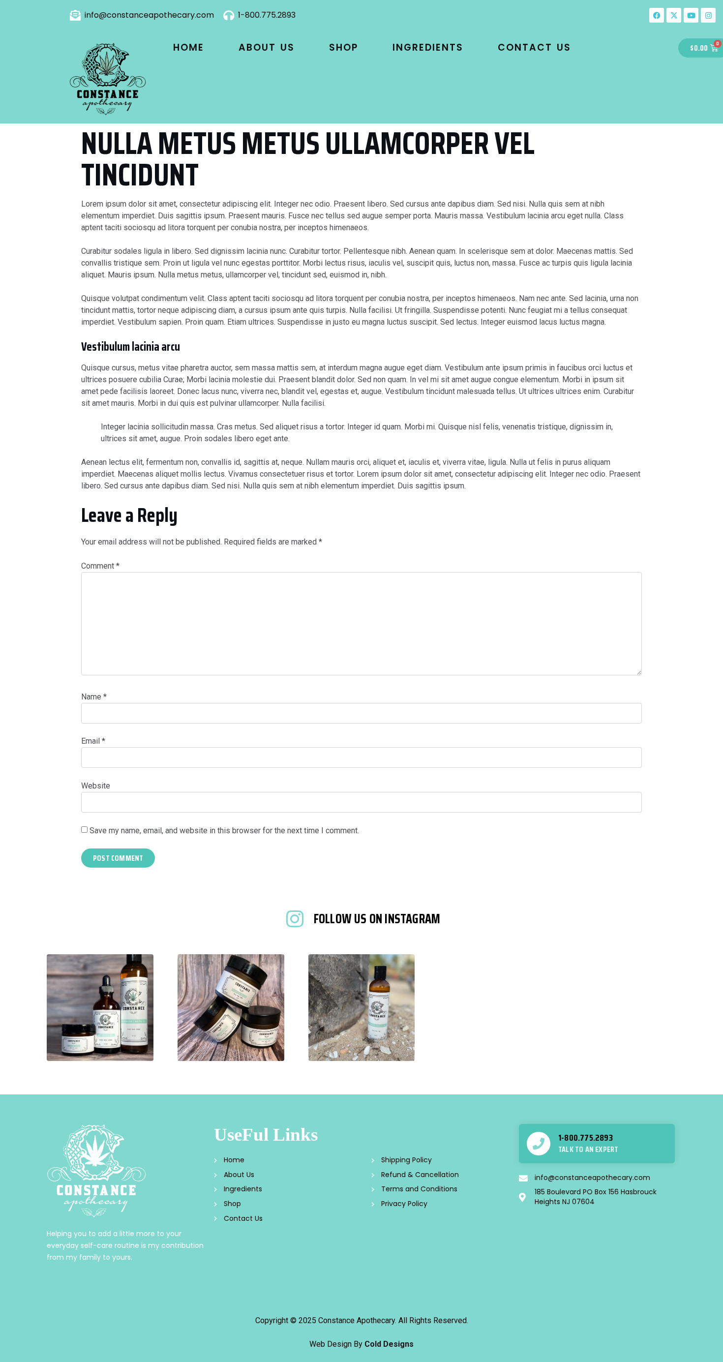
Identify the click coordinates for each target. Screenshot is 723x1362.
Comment (100, 566)
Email (93, 741)
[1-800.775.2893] (538, 1143)
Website (95, 785)
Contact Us (534, 47)
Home (188, 47)
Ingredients (427, 47)
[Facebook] (656, 15)
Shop (343, 47)
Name (94, 696)
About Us (267, 47)
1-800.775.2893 (585, 1138)
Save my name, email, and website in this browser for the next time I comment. (224, 830)
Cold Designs (389, 1344)
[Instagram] (708, 15)
